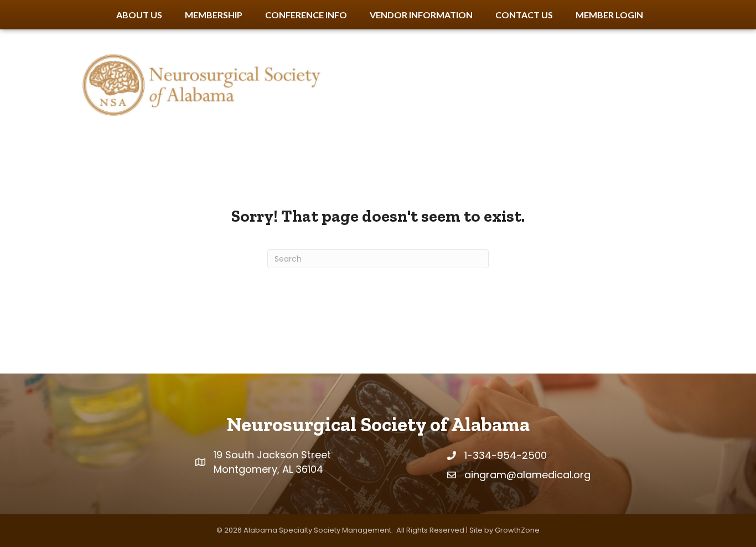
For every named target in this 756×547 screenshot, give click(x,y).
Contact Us (524, 14)
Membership (213, 14)
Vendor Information (421, 14)
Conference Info (306, 14)
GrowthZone (517, 530)
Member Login (609, 14)
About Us (139, 14)
